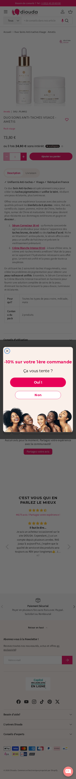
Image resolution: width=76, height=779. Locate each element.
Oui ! (38, 382)
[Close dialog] (7, 351)
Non (38, 395)
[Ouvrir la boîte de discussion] (68, 772)
